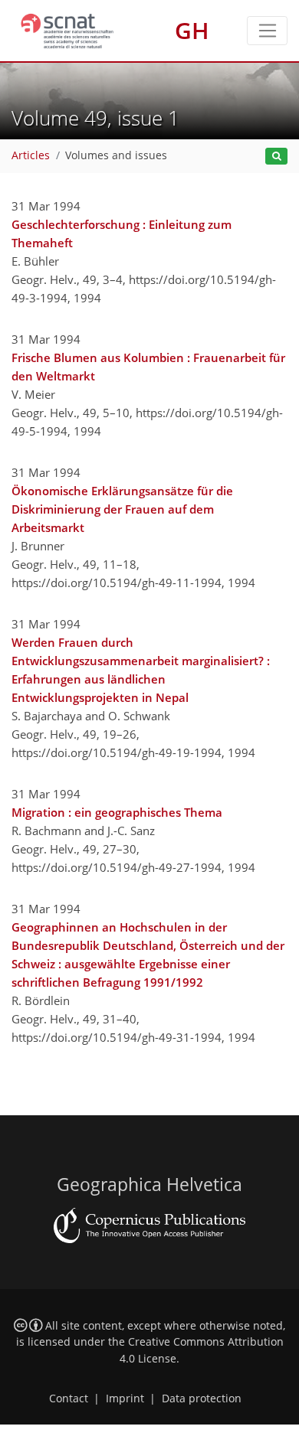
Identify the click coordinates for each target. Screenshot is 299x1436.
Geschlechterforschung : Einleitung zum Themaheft (122, 233)
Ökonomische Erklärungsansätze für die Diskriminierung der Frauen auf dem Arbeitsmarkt (122, 509)
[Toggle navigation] (267, 30)
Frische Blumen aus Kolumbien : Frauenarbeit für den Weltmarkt (148, 366)
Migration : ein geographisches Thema (117, 812)
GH (192, 30)
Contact (68, 1398)
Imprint (125, 1398)
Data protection (202, 1398)
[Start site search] (276, 156)
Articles (31, 155)
